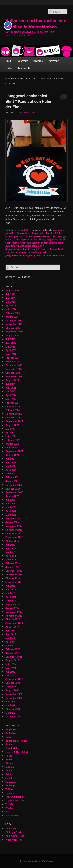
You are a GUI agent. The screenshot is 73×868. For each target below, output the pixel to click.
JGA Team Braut (36, 239)
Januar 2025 (12, 361)
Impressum (54, 60)
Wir (7, 811)
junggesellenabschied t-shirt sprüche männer (43, 242)
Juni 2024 (10, 387)
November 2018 (13, 574)
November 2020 (13, 485)
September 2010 (14, 679)
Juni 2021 (10, 462)
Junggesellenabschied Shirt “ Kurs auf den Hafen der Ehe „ (28, 101)
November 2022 (13, 413)
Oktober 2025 (12, 327)
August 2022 (12, 425)
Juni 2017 (10, 634)
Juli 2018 (10, 585)
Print (8, 774)
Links (9, 67)
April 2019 (10, 555)
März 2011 (10, 675)
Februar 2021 (12, 477)
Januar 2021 (12, 481)
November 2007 (13, 694)
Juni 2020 (10, 503)
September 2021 (14, 451)
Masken (9, 766)
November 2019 (13, 529)
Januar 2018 (12, 608)
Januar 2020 (12, 522)
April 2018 (10, 596)
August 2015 (12, 660)
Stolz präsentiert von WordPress (36, 861)
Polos (8, 770)
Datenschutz (22, 60)
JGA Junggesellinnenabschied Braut (44, 236)
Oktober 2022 (12, 417)
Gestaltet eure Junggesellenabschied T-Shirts (40, 233)
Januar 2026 (12, 316)
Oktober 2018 (12, 578)
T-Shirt (27, 230)
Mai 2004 (10, 705)
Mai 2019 (10, 552)
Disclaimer (38, 60)
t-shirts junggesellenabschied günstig (27, 254)
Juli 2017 (10, 630)
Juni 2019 (10, 548)
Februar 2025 (12, 357)
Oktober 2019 (12, 533)
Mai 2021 (10, 466)
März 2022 (10, 436)
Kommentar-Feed (14, 835)
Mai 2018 (10, 593)
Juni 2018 (10, 589)
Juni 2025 (10, 343)
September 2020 (14, 492)
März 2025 (10, 354)
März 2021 (10, 473)
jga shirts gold (19, 239)
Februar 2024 (12, 402)
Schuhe (9, 778)
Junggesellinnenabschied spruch (22, 245)
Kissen (9, 763)
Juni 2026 (10, 298)
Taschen (10, 793)
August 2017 (12, 626)
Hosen (8, 755)
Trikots (9, 804)
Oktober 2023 (12, 406)
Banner (9, 744)
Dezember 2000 (13, 716)
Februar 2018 (12, 604)
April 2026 (10, 305)
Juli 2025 (10, 339)
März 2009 (10, 686)
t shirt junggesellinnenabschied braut (34, 250)
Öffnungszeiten (24, 67)
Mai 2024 (10, 391)
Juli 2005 (10, 701)
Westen (9, 807)
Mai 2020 (10, 507)
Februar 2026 (12, 313)
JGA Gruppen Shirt (14, 236)
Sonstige (10, 785)
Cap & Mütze (12, 748)
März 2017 (10, 645)
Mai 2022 (10, 428)
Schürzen (10, 781)
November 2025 (13, 324)
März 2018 (10, 600)
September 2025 (14, 331)
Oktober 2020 (12, 488)
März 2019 (10, 559)
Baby (8, 737)
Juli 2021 (10, 458)
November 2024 (13, 369)
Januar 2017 (12, 653)
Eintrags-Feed (13, 832)
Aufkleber (10, 733)
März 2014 (10, 664)
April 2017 (10, 641)
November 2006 (13, 697)
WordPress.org (13, 839)
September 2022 (14, 421)
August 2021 (12, 455)
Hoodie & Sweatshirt (16, 752)
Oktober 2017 (12, 619)
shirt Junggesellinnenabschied (24, 247)
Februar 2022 (12, 440)
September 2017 (14, 623)
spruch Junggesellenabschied (47, 249)
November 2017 (13, 615)
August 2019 (12, 540)
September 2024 (14, 376)
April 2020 (10, 511)
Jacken (9, 759)
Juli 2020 (10, 499)
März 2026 (10, 309)
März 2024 (10, 399)
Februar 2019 (12, 563)
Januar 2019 (12, 567)
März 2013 (10, 668)
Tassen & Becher (14, 796)
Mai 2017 (10, 638)
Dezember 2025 (13, 320)
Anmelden (11, 828)
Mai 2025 (10, 346)
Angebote (10, 729)
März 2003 (10, 712)
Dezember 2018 (13, 570)
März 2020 (10, 514)
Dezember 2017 (13, 612)
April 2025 (10, 350)
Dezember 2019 (13, 526)
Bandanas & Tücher (16, 740)
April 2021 (10, 469)
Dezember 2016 (13, 656)
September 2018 (14, 582)
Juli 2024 (10, 384)
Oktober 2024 (12, 372)
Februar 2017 (12, 649)
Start (8, 60)
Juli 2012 (10, 671)
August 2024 (12, 380)
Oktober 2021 (12, 447)
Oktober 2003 (12, 709)
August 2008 (12, 690)
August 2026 (12, 290)
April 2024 (10, 395)
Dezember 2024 (13, 365)
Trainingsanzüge (14, 800)
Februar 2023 (12, 410)
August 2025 (12, 335)
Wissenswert (12, 815)
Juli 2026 (10, 294)
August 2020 (12, 496)
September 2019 (14, 537)
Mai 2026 (10, 301)
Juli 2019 (10, 544)
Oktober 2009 (12, 682)
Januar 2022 (12, 443)
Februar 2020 (12, 518)
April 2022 (10, 432)
